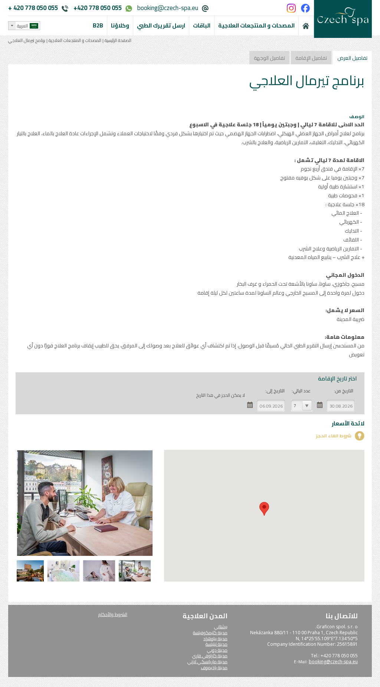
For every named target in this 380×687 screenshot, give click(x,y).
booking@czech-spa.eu (167, 8)
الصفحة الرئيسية (117, 40)
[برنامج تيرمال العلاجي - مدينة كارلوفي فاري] (135, 580)
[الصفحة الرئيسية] (306, 25)
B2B (98, 25)
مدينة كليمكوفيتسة (210, 632)
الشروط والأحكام (112, 614)
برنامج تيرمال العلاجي (26, 40)
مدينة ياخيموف (214, 667)
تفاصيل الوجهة (269, 58)
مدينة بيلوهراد (215, 638)
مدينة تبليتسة (216, 644)
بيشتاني (220, 626)
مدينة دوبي (217, 650)
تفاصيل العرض (352, 58)
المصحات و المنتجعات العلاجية (75, 40)
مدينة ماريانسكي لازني (207, 661)
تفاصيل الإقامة (311, 58)
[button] (264, 509)
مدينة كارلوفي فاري (209, 655)
